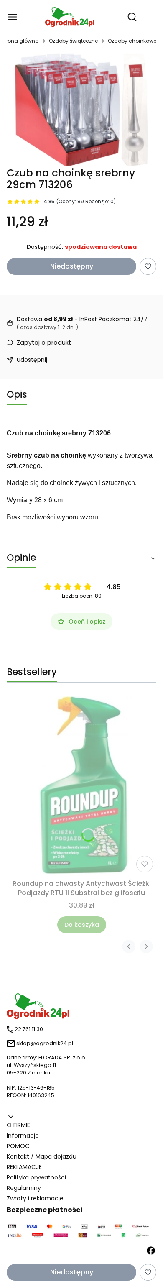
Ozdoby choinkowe (132, 40)
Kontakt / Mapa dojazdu (41, 1156)
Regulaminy (24, 1188)
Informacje (23, 1135)
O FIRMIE (18, 1125)
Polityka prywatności (36, 1177)
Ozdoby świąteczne (73, 40)
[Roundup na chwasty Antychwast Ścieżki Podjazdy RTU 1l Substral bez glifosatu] (82, 786)
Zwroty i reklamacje (35, 1198)
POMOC (18, 1146)
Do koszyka (81, 925)
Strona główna (20, 40)
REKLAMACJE (24, 1167)
